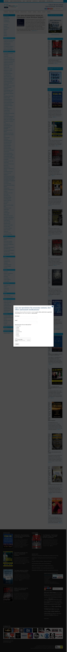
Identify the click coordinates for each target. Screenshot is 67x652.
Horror (17, 334)
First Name (17, 316)
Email (16, 320)
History (17, 333)
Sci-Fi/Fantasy (19, 331)
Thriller (17, 327)
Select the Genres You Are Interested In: (23, 324)
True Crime (18, 326)
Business (18, 335)
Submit (17, 344)
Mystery (17, 328)
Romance (18, 330)
